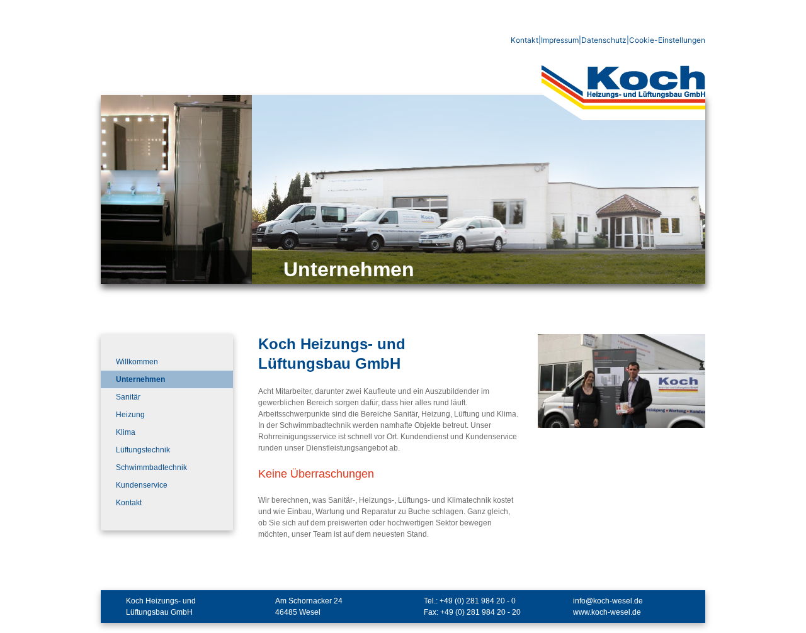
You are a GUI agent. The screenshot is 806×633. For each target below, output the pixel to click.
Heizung (130, 414)
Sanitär (128, 397)
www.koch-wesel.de (607, 612)
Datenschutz (604, 40)
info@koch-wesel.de (608, 601)
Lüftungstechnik (143, 449)
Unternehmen (140, 379)
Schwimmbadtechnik (151, 467)
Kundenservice (141, 485)
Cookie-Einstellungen (667, 40)
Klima (125, 432)
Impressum (560, 40)
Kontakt (524, 40)
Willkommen (137, 361)
